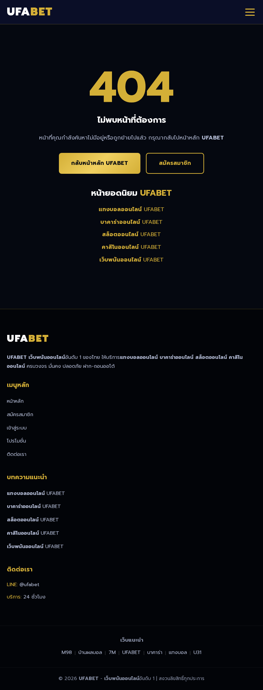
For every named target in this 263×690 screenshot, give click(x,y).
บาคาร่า (154, 652)
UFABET (131, 209)
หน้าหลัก (15, 401)
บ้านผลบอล (90, 652)
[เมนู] (250, 12)
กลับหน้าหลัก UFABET (99, 163)
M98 (67, 652)
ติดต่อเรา (16, 454)
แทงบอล (178, 652)
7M (112, 652)
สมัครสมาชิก (175, 163)
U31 (197, 652)
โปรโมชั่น (16, 441)
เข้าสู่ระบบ (17, 428)
